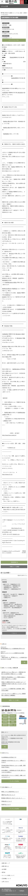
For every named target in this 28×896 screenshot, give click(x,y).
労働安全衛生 (14, 589)
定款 (19, 278)
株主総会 (20, 92)
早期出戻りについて (6, 801)
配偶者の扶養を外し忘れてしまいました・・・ (13, 798)
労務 (5, 53)
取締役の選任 (6, 121)
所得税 (5, 596)
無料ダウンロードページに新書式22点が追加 (12, 653)
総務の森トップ (6, 863)
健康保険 (15, 586)
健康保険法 (5, 724)
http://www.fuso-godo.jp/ (9, 435)
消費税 (5, 597)
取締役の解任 (7, 383)
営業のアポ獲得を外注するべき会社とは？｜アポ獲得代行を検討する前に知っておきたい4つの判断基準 (13, 683)
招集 (11, 326)
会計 (16, 456)
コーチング (7, 614)
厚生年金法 (12, 715)
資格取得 (13, 612)
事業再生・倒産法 (8, 606)
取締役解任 (6, 134)
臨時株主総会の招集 (11, 282)
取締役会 (14, 288)
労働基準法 (13, 584)
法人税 (12, 594)
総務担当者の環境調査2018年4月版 (10, 742)
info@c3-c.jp (11, 447)
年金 (14, 587)
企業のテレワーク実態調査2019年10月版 (12, 738)
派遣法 (12, 721)
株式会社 (11, 253)
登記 (7, 210)
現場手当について (6, 804)
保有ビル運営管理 (8, 616)
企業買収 (11, 602)
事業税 (20, 594)
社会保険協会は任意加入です (8, 757)
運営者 (3, 872)
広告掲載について (6, 878)
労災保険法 (5, 721)
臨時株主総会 (15, 369)
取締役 (12, 57)
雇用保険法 (5, 718)
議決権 (4, 297)
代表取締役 (5, 92)
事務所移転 (18, 614)
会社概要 (4, 869)
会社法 (15, 210)
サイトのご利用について (8, 875)
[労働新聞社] (9, 710)
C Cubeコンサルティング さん (10, 33)
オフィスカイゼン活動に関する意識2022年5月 (13, 735)
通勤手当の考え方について (8, 795)
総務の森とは (5, 866)
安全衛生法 (12, 718)
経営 (4, 612)
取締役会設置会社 (6, 288)
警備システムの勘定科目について (10, 791)
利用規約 (22, 891)
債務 (4, 189)
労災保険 (6, 586)
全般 (10, 25)
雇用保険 (6, 587)
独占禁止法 (17, 604)
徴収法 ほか (13, 724)
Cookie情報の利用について (9, 891)
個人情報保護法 (16, 607)
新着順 (4, 622)
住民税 (13, 596)
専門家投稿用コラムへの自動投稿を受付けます (13, 648)
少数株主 (5, 420)
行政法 (18, 606)
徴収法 (5, 589)
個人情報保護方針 (6, 889)
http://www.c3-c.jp (7, 67)
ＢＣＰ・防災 (7, 617)
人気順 (8, 622)
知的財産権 (7, 604)
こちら (6, 14)
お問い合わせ (5, 881)
